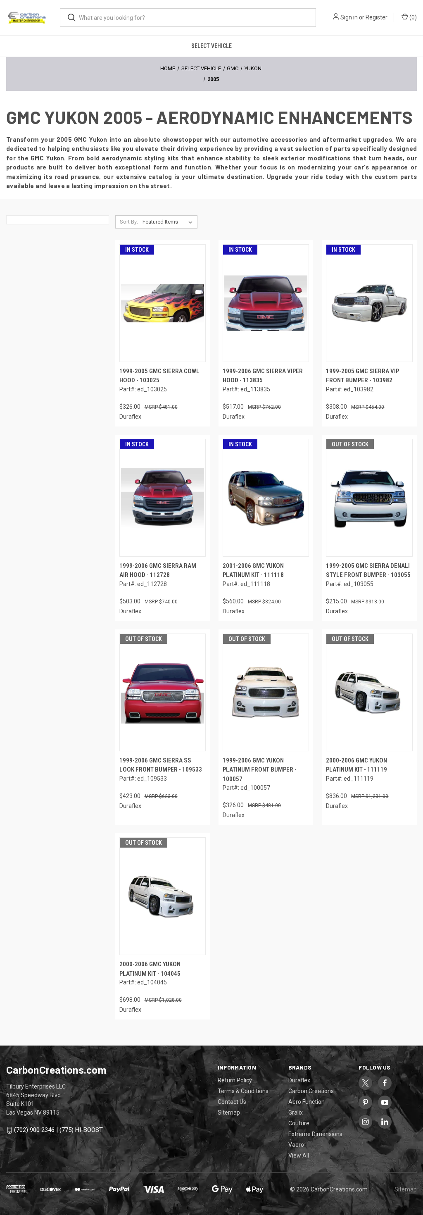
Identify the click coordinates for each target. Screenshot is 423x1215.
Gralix (295, 1112)
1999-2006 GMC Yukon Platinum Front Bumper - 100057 (260, 770)
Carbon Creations (311, 1091)
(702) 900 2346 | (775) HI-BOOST (58, 1130)
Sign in (349, 17)
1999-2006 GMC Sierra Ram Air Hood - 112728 (157, 570)
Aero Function (306, 1101)
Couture (298, 1123)
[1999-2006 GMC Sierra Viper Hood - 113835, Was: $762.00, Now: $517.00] (265, 303)
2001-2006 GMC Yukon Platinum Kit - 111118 (253, 570)
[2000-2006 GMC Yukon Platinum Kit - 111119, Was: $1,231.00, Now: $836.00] (369, 692)
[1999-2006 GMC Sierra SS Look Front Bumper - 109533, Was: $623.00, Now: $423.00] (162, 692)
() (412, 17)
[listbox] (169, 222)
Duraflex (299, 1080)
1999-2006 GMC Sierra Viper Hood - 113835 (263, 375)
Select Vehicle (211, 46)
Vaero (296, 1144)
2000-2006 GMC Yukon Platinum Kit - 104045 (150, 968)
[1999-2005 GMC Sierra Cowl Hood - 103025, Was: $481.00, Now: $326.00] (162, 303)
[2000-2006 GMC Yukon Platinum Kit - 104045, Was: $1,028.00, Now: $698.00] (162, 896)
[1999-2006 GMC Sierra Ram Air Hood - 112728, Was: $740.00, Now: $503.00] (162, 498)
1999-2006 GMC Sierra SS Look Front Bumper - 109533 (160, 765)
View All (298, 1155)
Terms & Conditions (243, 1091)
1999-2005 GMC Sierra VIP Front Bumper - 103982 (362, 375)
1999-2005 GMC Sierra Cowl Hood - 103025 (159, 375)
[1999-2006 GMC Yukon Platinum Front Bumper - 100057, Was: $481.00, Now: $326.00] (265, 692)
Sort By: (129, 222)
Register (376, 17)
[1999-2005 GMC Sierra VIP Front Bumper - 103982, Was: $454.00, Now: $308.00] (369, 303)
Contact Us (232, 1101)
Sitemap (229, 1112)
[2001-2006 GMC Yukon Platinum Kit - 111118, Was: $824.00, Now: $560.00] (265, 498)
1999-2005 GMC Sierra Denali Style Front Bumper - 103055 (368, 570)
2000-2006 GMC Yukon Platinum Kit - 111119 (356, 765)
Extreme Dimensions (315, 1134)
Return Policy (235, 1080)
